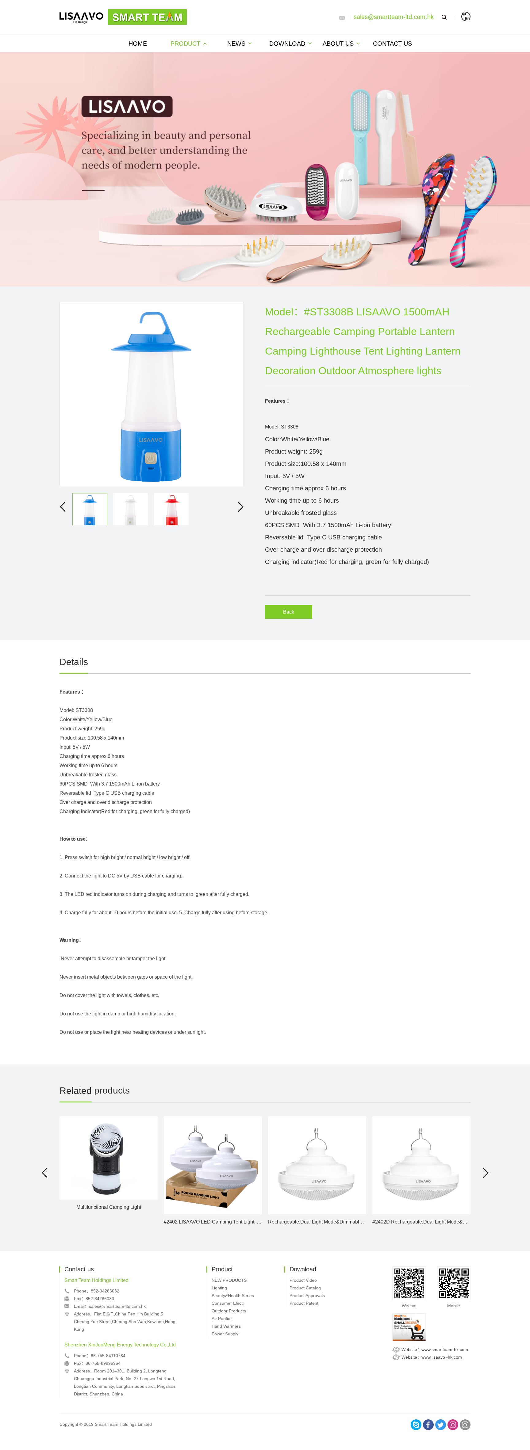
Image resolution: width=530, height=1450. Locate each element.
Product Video (303, 1280)
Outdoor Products (229, 1310)
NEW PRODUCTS (229, 1280)
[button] (44, 1173)
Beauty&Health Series (233, 1295)
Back (288, 612)
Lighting (219, 1287)
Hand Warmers (226, 1326)
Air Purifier (222, 1318)
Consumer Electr (228, 1303)
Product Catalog (305, 1287)
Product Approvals (307, 1295)
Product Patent (304, 1303)
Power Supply (225, 1333)
